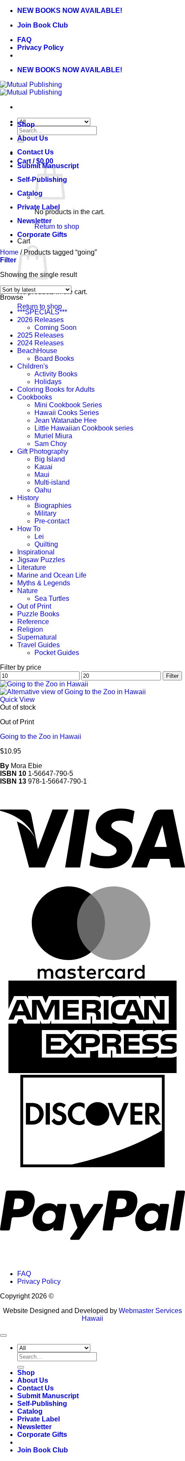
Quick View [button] (17, 699)
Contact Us (35, 152)
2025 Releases (40, 335)
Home (9, 252)
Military (45, 513)
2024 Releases (40, 343)
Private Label (38, 207)
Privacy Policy (40, 47)
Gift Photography (42, 451)
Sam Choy (50, 443)
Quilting (46, 544)
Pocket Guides (56, 652)
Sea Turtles (51, 598)
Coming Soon (55, 327)
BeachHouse (37, 350)
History (28, 497)
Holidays (48, 381)
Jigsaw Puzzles (41, 559)
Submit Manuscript (48, 1395)
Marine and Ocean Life (51, 575)
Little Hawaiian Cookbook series (83, 428)
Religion (30, 629)
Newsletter (34, 221)
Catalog (30, 193)
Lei (39, 536)
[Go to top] (3, 1335)
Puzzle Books (38, 614)
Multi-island (52, 482)
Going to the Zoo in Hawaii (40, 736)
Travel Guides (38, 645)
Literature (31, 567)
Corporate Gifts (42, 234)
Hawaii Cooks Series (66, 412)
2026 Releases (40, 319)
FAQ (24, 39)
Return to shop (56, 226)
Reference (33, 621)
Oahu (42, 490)
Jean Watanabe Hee (65, 420)
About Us (32, 138)
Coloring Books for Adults (56, 389)
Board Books (54, 358)
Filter (172, 676)
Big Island (49, 459)
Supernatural (37, 637)
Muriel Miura (53, 436)
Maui (41, 474)
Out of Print (34, 606)
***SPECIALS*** (42, 312)
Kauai (43, 467)
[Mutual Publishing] (31, 88)
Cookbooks (34, 397)
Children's (32, 366)
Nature (27, 590)
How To (28, 528)
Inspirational (36, 552)
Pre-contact (51, 521)
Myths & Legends (43, 583)
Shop (26, 124)
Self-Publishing (42, 1403)
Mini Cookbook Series (68, 405)
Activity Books (55, 374)
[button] (8, 260)
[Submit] (20, 1367)
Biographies (52, 505)
